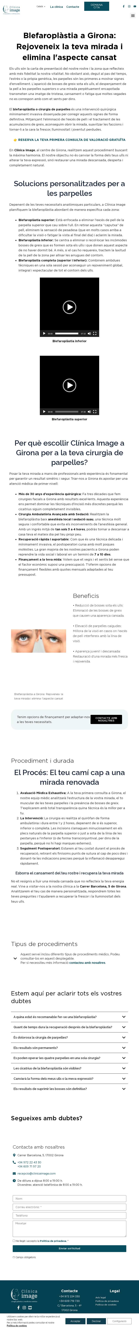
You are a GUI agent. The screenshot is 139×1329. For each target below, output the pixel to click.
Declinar (96, 1321)
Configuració (119, 1321)
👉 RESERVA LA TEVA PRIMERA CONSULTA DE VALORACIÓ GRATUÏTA (69, 140)
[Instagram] (24, 1308)
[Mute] (89, 333)
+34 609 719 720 (69, 1301)
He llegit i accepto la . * (42, 1241)
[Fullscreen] (94, 333)
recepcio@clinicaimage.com (36, 1173)
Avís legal (100, 1297)
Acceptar (75, 1321)
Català (40, 6)
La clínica (56, 6)
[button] (133, 15)
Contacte (72, 6)
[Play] (44, 333)
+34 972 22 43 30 (29, 1162)
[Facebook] (18, 1308)
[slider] (66, 333)
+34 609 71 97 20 (29, 1166)
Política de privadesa (107, 1301)
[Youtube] (30, 1308)
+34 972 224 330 (69, 1296)
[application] (69, 307)
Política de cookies (105, 1304)
